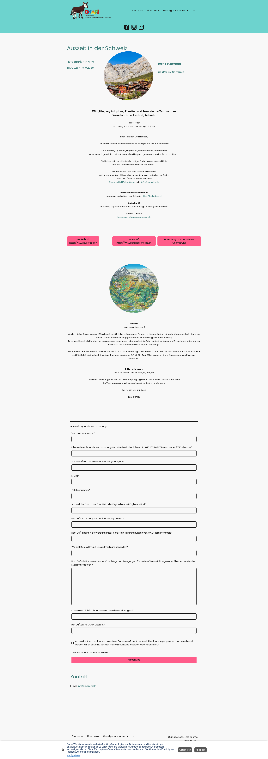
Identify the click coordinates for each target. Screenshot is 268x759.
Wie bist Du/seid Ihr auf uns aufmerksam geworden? (99, 547)
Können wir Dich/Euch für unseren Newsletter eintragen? (102, 610)
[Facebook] (126, 27)
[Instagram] (134, 27)
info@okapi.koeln (87, 686)
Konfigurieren (73, 755)
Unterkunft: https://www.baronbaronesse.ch (134, 241)
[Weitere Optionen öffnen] (194, 10)
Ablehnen (200, 750)
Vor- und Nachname (83, 433)
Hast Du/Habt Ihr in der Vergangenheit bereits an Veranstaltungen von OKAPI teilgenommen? (121, 532)
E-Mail (75, 475)
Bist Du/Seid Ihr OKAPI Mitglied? (88, 624)
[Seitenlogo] (90, 10)
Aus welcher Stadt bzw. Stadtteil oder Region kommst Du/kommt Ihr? (108, 504)
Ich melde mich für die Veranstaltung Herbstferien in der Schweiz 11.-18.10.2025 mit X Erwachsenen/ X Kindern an (131, 447)
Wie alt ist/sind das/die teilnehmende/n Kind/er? (97, 461)
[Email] (141, 27)
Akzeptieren (185, 750)
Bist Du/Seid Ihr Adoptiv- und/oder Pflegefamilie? (97, 518)
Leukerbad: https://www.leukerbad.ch (83, 241)
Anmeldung (134, 659)
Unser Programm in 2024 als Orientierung (179, 241)
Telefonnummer (80, 490)
